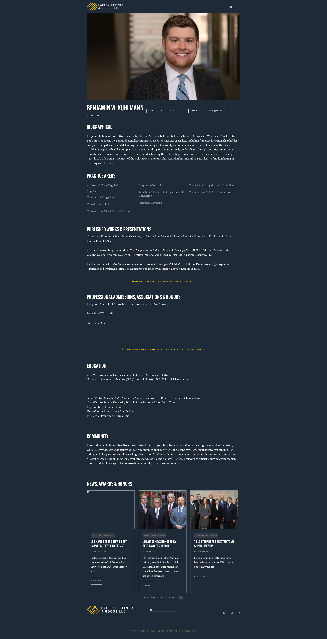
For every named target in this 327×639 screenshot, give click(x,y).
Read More (96, 581)
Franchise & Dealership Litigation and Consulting (161, 194)
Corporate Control (150, 185)
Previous (152, 597)
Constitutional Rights (100, 204)
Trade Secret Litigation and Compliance (212, 185)
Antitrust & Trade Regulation (104, 185)
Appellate (92, 191)
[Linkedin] (239, 613)
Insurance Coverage (150, 202)
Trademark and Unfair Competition (210, 192)
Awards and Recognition (102, 535)
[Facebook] (224, 613)
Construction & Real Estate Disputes (108, 211)
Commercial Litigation (100, 197)
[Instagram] (231, 613)
